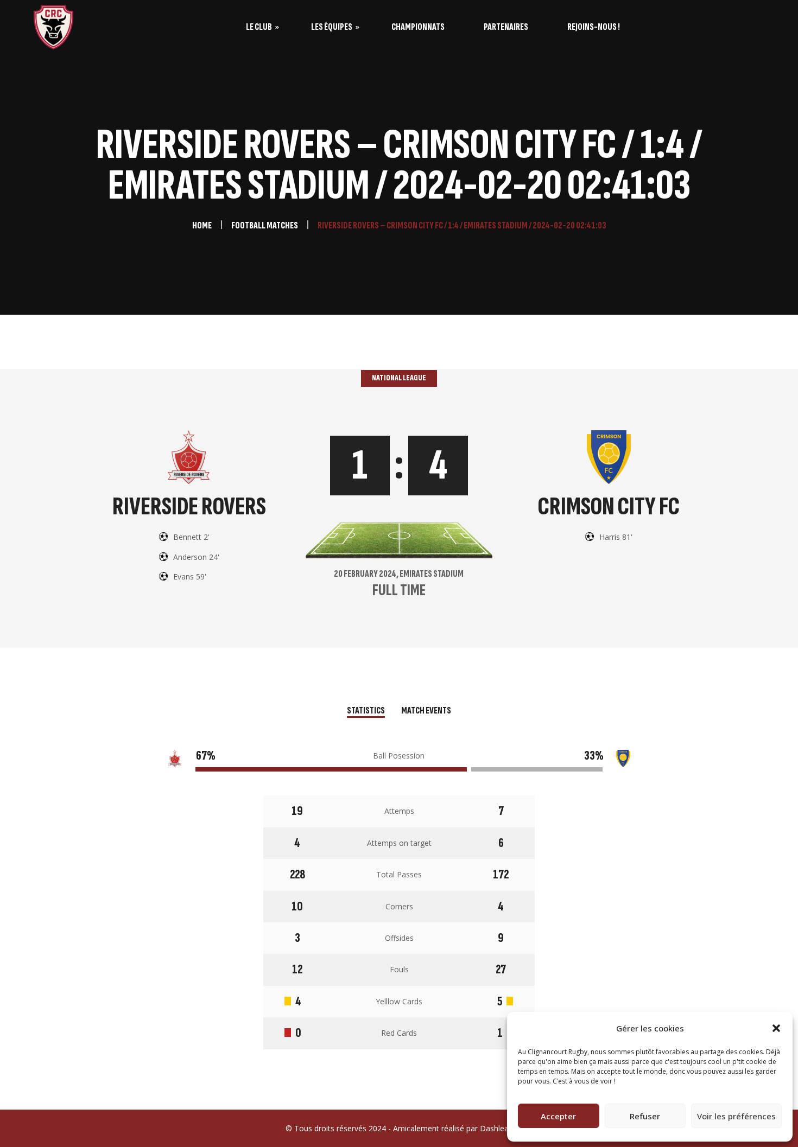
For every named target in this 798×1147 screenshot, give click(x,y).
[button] (776, 1028)
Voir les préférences (736, 1116)
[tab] (365, 712)
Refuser (645, 1116)
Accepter (558, 1116)
